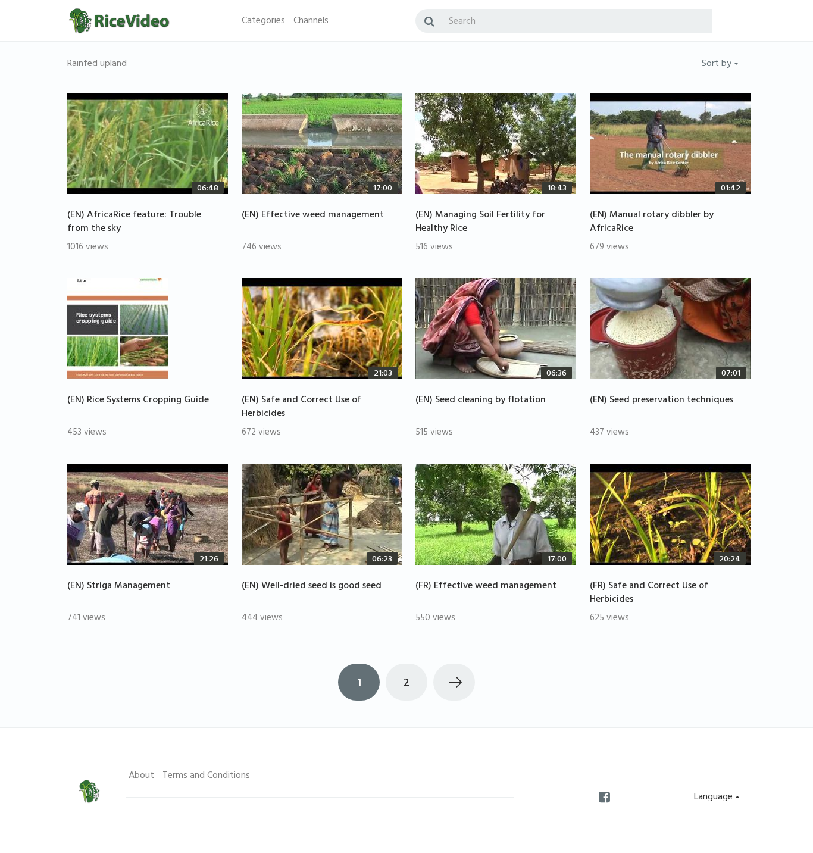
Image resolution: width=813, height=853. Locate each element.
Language (714, 798)
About (141, 776)
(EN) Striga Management (118, 586)
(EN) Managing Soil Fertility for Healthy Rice (480, 222)
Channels (311, 21)
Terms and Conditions (206, 776)
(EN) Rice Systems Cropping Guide (138, 401)
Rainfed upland (97, 64)
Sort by (718, 64)
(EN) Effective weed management (313, 215)
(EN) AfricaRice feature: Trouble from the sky (134, 222)
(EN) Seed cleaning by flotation (480, 401)
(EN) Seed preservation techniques (661, 401)
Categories (263, 21)
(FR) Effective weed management (485, 586)
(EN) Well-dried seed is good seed (312, 586)
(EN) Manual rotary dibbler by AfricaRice (652, 222)
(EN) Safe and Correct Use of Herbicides (301, 407)
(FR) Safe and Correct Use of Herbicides (649, 593)
